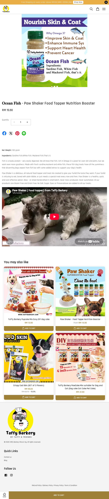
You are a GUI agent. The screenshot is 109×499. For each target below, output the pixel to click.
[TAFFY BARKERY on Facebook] (6, 476)
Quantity (5, 120)
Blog (5, 460)
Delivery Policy (48, 485)
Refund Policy (37, 485)
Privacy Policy (59, 485)
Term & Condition (71, 485)
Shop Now (78, 2)
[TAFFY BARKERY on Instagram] (11, 476)
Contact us (8, 457)
